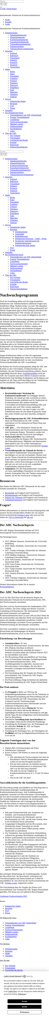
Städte (7, 69)
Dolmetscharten (11, 33)
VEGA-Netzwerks (16, 517)
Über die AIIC (10, 133)
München (14, 92)
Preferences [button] (22, 994)
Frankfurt (13, 78)
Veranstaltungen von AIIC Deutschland (25, 115)
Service (8, 99)
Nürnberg (14, 94)
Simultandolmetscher (18, 35)
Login (7, 24)
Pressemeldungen (7, 587)
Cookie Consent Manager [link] (12, 976)
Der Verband (15, 136)
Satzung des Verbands (13, 497)
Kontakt (8, 22)
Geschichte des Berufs (19, 140)
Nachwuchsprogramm (19, 122)
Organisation (15, 138)
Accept (24, 1001)
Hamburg (14, 83)
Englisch (13, 53)
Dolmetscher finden (18, 101)
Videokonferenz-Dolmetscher (21, 49)
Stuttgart (13, 97)
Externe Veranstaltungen (19, 117)
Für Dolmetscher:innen (14, 113)
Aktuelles (9, 110)
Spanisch (13, 65)
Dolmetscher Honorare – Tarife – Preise (31, 239)
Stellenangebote (16, 126)
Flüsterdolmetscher (17, 37)
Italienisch (14, 56)
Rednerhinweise (21, 236)
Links (12, 131)
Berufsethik (9, 493)
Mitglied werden (16, 124)
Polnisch (13, 60)
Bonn (12, 74)
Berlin (12, 72)
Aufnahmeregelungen (13, 500)
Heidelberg (14, 88)
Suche (7, 20)
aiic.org (30, 517)
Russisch (13, 62)
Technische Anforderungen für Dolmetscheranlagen (27, 242)
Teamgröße (19, 234)
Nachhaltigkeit (16, 129)
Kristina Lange (23, 515)
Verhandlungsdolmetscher (20, 44)
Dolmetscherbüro (17, 46)
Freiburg (13, 81)
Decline (24, 1007)
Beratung (13, 104)
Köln (12, 90)
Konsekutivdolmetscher (19, 42)
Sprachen (8, 51)
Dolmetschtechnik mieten (25, 245)
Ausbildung (14, 120)
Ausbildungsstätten (30, 373)
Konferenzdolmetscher (19, 40)
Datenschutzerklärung (18, 147)
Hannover (14, 85)
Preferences (24, 1012)
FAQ (12, 106)
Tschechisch (15, 67)
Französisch (14, 58)
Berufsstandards (11, 495)
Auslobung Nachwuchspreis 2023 (13, 896)
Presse (12, 108)
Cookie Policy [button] (12, 991)
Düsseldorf (14, 76)
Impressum (14, 145)
